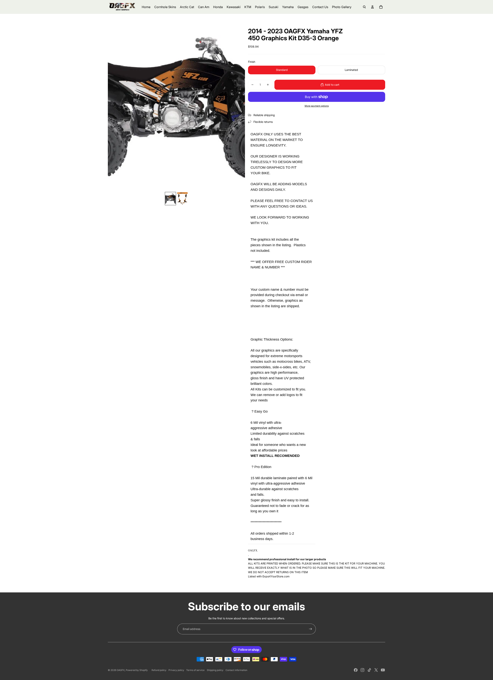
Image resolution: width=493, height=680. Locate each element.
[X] (376, 670)
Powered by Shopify (137, 670)
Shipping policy (215, 670)
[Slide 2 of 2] (182, 198)
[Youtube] (383, 670)
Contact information (236, 670)
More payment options (317, 106)
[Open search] (364, 7)
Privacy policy (176, 670)
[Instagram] (362, 670)
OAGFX (121, 670)
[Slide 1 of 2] (170, 198)
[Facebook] (355, 670)
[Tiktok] (369, 670)
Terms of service (195, 670)
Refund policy (159, 670)
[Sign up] (310, 629)
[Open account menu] (372, 7)
